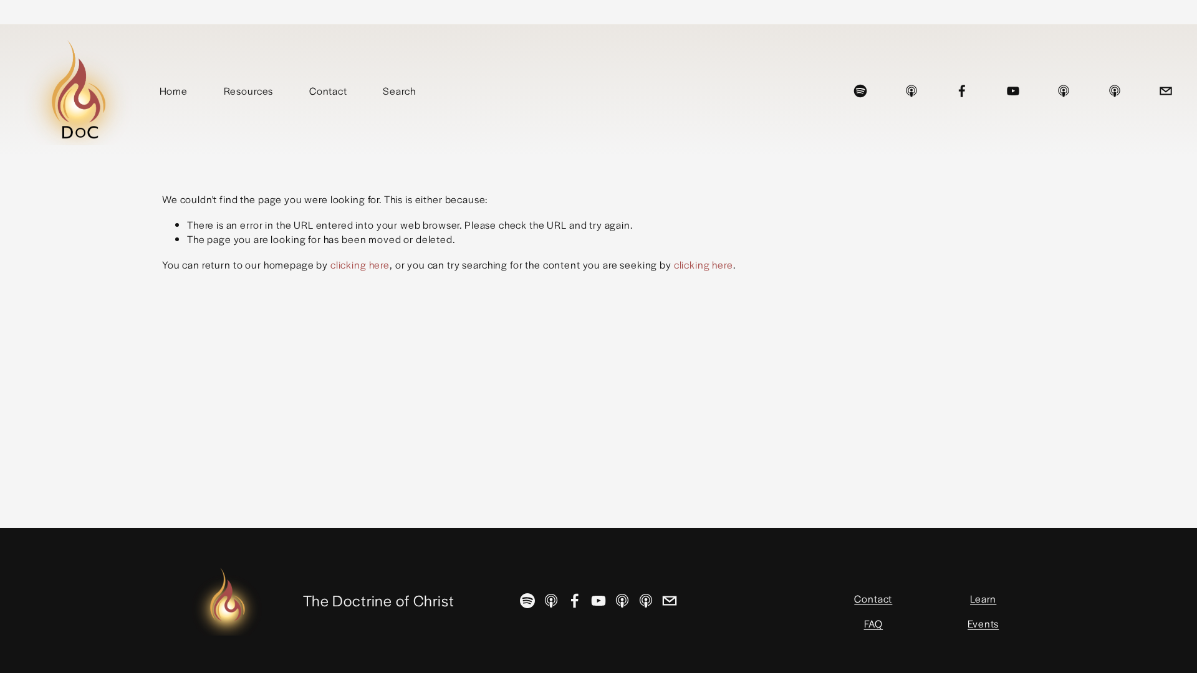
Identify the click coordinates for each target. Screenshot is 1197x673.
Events (983, 623)
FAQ (873, 623)
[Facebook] (961, 91)
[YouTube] (1013, 91)
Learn (983, 598)
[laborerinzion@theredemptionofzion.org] (1165, 91)
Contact (328, 91)
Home (174, 91)
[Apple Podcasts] (911, 91)
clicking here (360, 264)
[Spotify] (860, 91)
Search (399, 91)
